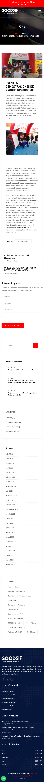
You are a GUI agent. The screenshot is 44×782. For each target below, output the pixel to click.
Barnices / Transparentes (16, 591)
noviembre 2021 (11, 542)
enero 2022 (10, 537)
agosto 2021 (10, 551)
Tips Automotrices (12, 422)
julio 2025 (9, 491)
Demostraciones (23, 241)
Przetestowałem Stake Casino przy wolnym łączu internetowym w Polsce (21, 381)
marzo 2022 (10, 528)
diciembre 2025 (11, 486)
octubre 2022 (10, 505)
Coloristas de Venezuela (16, 605)
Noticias (9, 418)
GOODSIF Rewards (14, 623)
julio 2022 (9, 519)
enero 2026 (10, 482)
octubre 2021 (10, 546)
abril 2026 (9, 468)
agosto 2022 (10, 514)
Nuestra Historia (7, 709)
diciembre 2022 (11, 496)
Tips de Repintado (12, 427)
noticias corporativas (15, 627)
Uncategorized (11, 431)
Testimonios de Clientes (9, 706)
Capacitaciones (25, 596)
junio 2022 (9, 523)
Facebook (17, 230)
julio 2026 (9, 454)
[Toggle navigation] (39, 11)
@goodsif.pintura (23, 227)
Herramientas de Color (9, 695)
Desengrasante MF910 (15, 614)
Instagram (9, 230)
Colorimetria (12, 600)
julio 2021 (9, 555)
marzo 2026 (10, 473)
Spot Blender (31, 632)
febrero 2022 (10, 532)
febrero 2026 (10, 477)
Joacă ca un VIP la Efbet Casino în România (23, 370)
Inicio (16, 33)
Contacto (22, 778)
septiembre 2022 (12, 509)
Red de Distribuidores (8, 698)
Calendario (11, 596)
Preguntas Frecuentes (9, 702)
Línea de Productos (8, 691)
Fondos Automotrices (15, 618)
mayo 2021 (10, 560)
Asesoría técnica (14, 587)
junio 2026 (9, 459)
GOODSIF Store (31, 623)
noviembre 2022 (11, 500)
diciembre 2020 (11, 565)
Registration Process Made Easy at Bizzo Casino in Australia (22, 394)
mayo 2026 (10, 463)
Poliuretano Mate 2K (15, 632)
